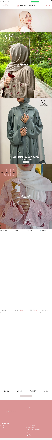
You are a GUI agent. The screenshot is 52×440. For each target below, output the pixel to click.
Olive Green (45, 391)
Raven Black (32, 391)
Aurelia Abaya (19, 307)
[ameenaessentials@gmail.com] (27, 429)
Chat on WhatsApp (34, 1)
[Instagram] (30, 435)
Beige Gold (6, 391)
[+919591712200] (27, 427)
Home (18, 5)
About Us (26, 5)
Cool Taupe (32, 309)
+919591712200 (31, 427)
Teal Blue (19, 309)
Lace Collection (6, 307)
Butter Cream (6, 309)
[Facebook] (28, 435)
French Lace (45, 309)
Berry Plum (19, 391)
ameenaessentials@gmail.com (34, 429)
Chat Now (28, 1)
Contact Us (31, 5)
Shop (21, 5)
